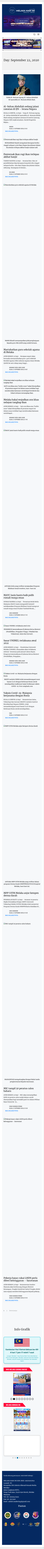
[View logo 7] (26, 1457)
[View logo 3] (17, 1457)
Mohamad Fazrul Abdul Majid (17, 367)
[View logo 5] (22, 1457)
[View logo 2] (15, 1457)
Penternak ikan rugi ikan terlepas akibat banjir (21, 155)
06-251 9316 (11, 1499)
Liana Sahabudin (13, 613)
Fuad (10, 713)
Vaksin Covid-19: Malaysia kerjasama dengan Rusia (18, 694)
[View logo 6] (24, 1457)
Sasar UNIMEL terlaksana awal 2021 (20, 642)
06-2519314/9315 (13, 1497)
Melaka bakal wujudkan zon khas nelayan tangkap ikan (21, 401)
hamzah (11, 126)
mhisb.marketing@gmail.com (19, 1501)
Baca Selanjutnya (11, 131)
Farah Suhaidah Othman (15, 1106)
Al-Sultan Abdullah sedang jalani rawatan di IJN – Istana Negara (21, 107)
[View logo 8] (28, 1457)
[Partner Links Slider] (22, 1445)
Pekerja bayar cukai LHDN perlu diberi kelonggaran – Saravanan (21, 1279)
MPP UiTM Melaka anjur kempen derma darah (21, 894)
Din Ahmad (12, 172)
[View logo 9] (31, 1457)
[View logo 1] (13, 1457)
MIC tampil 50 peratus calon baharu (19, 1089)
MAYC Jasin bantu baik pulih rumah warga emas (19, 596)
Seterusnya (13, 1311)
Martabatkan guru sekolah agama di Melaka (22, 351)
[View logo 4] (19, 1458)
